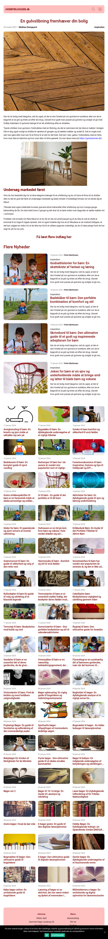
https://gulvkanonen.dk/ (90, 138)
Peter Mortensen (71, 255)
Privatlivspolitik (57, 935)
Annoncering (73, 918)
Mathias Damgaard (28, 27)
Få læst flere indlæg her (54, 237)
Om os (73, 921)
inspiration (99, 27)
